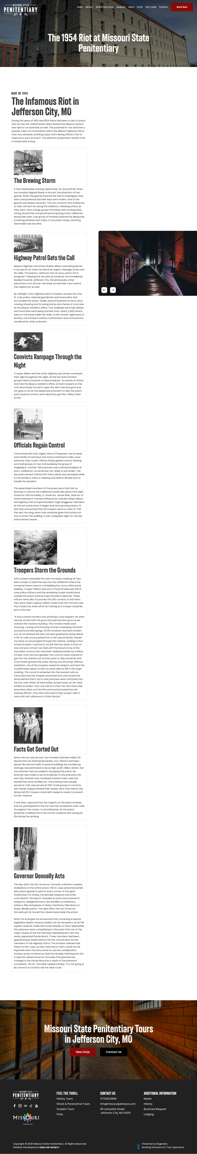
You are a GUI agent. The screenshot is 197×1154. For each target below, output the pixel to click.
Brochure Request (155, 1109)
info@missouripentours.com (118, 1104)
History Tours (65, 1098)
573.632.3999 (108, 1098)
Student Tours (65, 1109)
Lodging (149, 1114)
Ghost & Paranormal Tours (73, 1104)
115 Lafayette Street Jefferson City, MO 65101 (115, 1111)
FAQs (60, 1114)
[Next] (113, 290)
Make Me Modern (49, 1147)
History (148, 1104)
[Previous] (104, 290)
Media (148, 1098)
